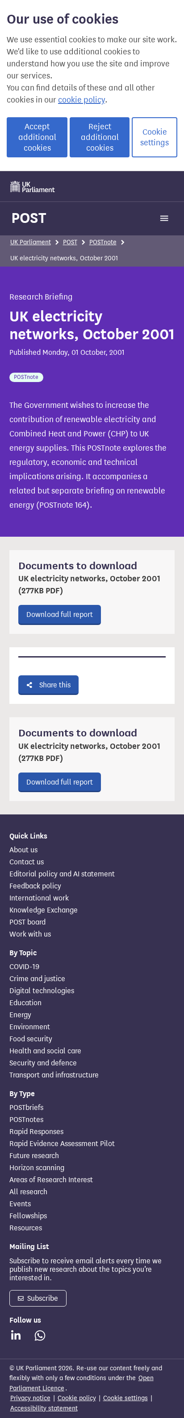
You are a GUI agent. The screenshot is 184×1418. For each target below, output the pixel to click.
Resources (25, 1228)
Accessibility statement (44, 1408)
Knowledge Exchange (43, 910)
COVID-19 (24, 967)
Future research (34, 1156)
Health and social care (45, 1051)
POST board (27, 922)
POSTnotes (26, 1120)
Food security (30, 1039)
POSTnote (103, 242)
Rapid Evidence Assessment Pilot (62, 1144)
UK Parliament (30, 242)
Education (25, 1003)
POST (28, 218)
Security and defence (43, 1063)
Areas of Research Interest (51, 1180)
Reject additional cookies (100, 137)
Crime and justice (37, 979)
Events (20, 1204)
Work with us (30, 934)
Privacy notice (30, 1398)
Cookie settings (154, 137)
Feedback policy (35, 886)
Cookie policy (77, 1398)
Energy (20, 1015)
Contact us (26, 862)
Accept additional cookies (37, 137)
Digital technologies (41, 991)
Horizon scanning (36, 1168)
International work (39, 898)
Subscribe (41, 1298)
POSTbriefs (26, 1108)
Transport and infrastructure (54, 1075)
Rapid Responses (36, 1132)
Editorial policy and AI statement (62, 874)
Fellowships (28, 1216)
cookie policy (81, 100)
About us (23, 850)
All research (28, 1192)
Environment (29, 1027)
